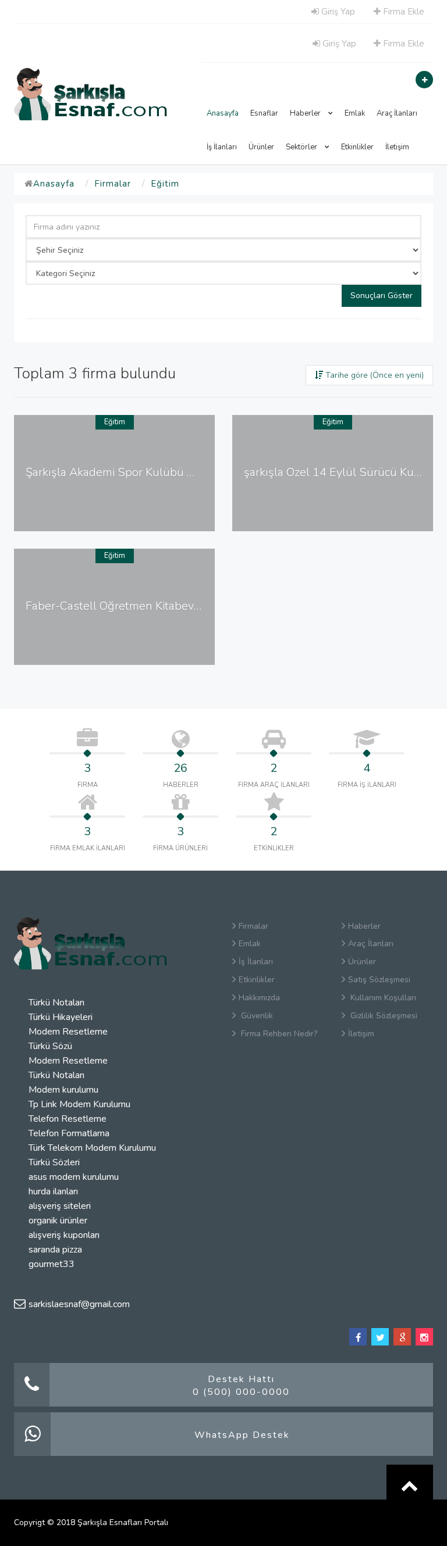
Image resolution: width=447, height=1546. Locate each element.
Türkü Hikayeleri (61, 1017)
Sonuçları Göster (381, 295)
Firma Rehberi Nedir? (278, 1033)
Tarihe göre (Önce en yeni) (373, 375)
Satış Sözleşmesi (379, 979)
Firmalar (112, 183)
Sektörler (302, 147)
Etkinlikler (357, 147)
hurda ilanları (53, 1191)
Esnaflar (264, 113)
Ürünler (261, 147)
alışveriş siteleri (60, 1206)
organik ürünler (58, 1220)
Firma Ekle (402, 11)
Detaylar (118, 519)
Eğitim (165, 183)
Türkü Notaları (56, 1002)
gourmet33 (51, 1264)
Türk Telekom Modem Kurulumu (92, 1147)
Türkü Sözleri (54, 1162)
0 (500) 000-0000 (241, 1392)
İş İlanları (222, 147)
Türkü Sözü (50, 1046)
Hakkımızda (259, 997)
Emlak (355, 113)
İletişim (397, 147)
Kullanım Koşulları (382, 997)
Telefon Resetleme (68, 1118)
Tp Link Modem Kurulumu (79, 1104)
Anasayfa (223, 113)
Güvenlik (256, 1015)
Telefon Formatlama (69, 1133)
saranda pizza (55, 1249)
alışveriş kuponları (64, 1235)
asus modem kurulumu (74, 1177)
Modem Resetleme (68, 1031)
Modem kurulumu (63, 1089)
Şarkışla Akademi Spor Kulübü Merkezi (126, 472)
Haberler (306, 113)
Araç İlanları (397, 113)
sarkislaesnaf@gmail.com (79, 1304)
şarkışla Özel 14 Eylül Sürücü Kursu (337, 472)
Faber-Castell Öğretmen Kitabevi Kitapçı (129, 606)
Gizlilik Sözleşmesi (382, 1015)
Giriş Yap (337, 11)
